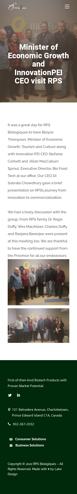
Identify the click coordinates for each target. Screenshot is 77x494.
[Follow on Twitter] (9, 395)
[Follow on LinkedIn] (18, 395)
